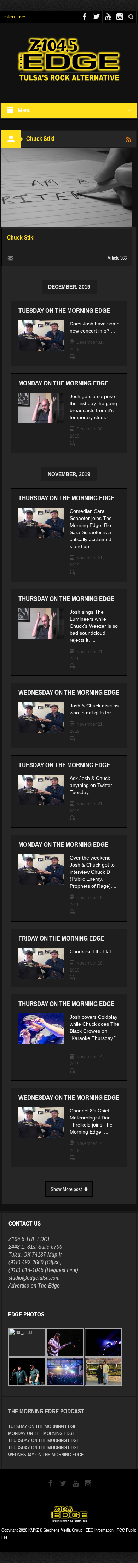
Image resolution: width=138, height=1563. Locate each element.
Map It (54, 1254)
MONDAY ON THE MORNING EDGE (63, 383)
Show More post (66, 1189)
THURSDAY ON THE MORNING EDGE (66, 498)
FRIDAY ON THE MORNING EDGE (61, 938)
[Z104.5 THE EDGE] (69, 60)
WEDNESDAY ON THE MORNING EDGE (68, 692)
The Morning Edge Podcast (46, 1411)
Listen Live (13, 16)
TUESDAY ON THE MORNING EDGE (64, 310)
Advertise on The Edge (34, 1285)
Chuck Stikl (21, 237)
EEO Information (100, 1530)
